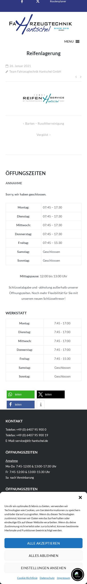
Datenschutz (47, 578)
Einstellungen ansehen (43, 568)
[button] (80, 497)
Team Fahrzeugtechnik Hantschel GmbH (35, 71)
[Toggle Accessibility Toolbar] (78, 575)
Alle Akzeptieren (43, 543)
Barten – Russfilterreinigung (44, 123)
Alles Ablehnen (43, 556)
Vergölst (42, 135)
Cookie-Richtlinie (27, 578)
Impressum (63, 578)
